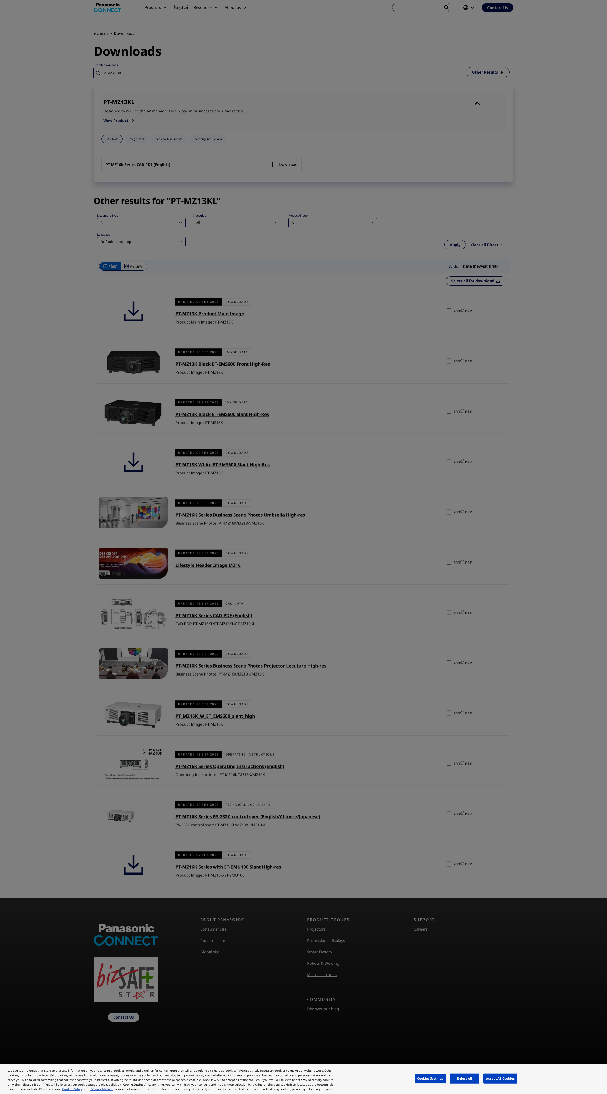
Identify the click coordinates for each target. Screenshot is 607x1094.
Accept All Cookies (500, 1078)
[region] (303, 1079)
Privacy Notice (101, 1089)
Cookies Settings (430, 1078)
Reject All (464, 1078)
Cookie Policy (72, 1089)
